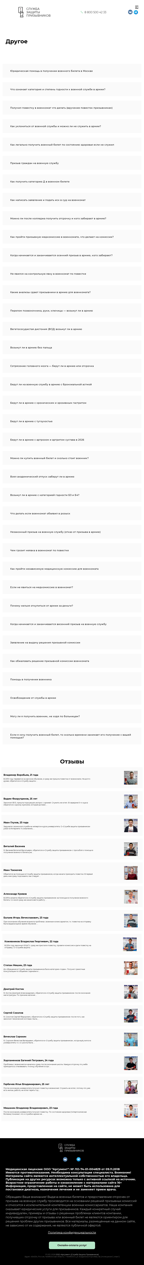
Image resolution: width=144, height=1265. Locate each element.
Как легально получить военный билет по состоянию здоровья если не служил (62, 144)
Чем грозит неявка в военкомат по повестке (39, 550)
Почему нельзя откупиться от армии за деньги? (41, 605)
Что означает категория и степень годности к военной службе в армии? (57, 89)
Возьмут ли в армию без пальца (31, 347)
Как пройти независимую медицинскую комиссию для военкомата (54, 569)
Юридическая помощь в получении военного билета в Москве (51, 71)
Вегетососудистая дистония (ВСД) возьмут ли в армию (46, 329)
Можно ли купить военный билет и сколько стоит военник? (49, 458)
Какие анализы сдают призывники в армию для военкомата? (50, 292)
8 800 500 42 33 (95, 12)
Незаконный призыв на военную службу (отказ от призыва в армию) (55, 532)
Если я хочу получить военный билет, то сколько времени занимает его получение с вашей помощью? (70, 736)
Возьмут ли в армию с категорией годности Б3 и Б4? (44, 495)
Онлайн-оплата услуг (72, 1245)
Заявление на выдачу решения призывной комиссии (45, 642)
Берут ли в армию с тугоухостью (31, 421)
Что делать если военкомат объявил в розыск (40, 513)
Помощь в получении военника (31, 679)
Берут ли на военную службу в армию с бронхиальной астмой (51, 384)
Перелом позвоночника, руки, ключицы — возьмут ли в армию (51, 310)
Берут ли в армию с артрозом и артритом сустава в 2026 (47, 439)
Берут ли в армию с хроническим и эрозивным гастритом (48, 403)
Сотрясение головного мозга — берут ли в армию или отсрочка (52, 366)
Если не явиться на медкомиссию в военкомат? (41, 587)
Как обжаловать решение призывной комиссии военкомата (49, 661)
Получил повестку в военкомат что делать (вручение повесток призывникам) (61, 108)
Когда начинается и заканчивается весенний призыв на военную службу (58, 624)
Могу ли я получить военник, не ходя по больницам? (45, 716)
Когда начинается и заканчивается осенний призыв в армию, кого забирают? (61, 255)
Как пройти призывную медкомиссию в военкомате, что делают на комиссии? (62, 237)
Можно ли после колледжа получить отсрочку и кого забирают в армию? (58, 218)
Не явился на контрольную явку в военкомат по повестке (48, 274)
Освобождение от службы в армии (33, 698)
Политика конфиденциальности (72, 1232)
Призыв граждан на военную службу (34, 163)
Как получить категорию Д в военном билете (40, 181)
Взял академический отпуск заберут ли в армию (42, 476)
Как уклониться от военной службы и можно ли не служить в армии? (55, 126)
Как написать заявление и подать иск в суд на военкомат (48, 200)
